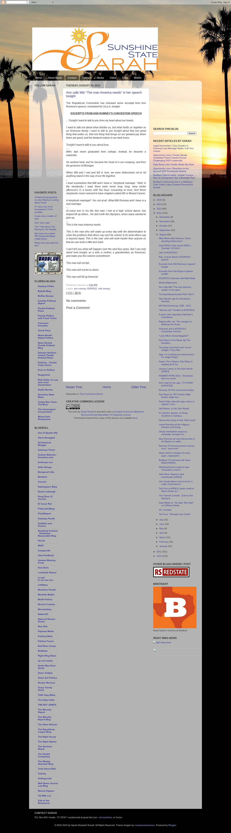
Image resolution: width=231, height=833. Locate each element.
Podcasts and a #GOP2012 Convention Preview (172, 330)
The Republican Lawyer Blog (46, 730)
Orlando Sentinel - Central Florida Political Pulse (47, 355)
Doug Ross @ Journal (45, 497)
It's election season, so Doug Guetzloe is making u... (173, 414)
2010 (159, 556)
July (161, 519)
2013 (159, 208)
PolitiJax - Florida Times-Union (47, 363)
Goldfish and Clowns (45, 524)
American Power (46, 450)
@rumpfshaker (105, 817)
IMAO (41, 545)
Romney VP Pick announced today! (176, 390)
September (165, 230)
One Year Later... (43, 222)
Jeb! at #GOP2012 (168, 252)
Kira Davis (43, 567)
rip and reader (45, 660)
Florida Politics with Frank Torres (47, 316)
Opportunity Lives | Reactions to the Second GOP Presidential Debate (171, 169)
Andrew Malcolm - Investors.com (47, 456)
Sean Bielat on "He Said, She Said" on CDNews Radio (176, 504)
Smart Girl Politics (47, 678)
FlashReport (44, 513)
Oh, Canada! (165, 510)
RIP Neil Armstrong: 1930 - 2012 (175, 305)
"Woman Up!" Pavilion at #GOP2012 (177, 310)
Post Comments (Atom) (91, 394)
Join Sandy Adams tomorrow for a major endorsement (175, 482)
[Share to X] (73, 293)
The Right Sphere (47, 741)
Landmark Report (47, 572)
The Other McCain (47, 724)
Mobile (137, 77)
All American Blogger (44, 443)
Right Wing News (47, 655)
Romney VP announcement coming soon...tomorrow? (176, 447)
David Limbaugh (46, 491)
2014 (159, 204)
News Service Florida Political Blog (46, 345)
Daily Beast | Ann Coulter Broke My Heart (173, 164)
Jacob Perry (44, 330)
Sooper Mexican (46, 682)
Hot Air (41, 540)
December (164, 217)
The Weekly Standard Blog (45, 762)
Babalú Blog (44, 291)
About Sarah (55, 77)
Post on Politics (46, 370)
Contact (72, 77)
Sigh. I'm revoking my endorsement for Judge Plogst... (176, 355)
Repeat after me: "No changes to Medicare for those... (175, 322)
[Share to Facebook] (76, 293)
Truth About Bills (47, 768)
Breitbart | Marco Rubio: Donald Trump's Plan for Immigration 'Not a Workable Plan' (174, 176)
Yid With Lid (44, 795)
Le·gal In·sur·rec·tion (45, 578)
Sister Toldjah (45, 673)
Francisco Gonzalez (43, 324)
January (163, 546)
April (161, 533)
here (135, 418)
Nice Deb (42, 626)
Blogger (172, 825)
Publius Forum (46, 641)
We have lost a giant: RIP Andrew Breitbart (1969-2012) (45, 236)
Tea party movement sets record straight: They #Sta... (175, 348)
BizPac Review (45, 296)
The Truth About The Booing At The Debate (45, 228)
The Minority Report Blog (44, 718)
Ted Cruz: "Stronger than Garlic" (175, 514)
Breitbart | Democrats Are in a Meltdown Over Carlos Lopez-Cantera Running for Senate (173, 185)
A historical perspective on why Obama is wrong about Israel (47, 200)
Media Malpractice (168, 282)
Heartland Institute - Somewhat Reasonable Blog (48, 533)
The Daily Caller (46, 700)
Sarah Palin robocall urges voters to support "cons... (176, 402)
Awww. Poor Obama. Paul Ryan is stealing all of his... (175, 362)
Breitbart (42, 477)
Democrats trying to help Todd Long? (177, 420)
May (161, 528)
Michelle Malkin (46, 594)
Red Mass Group (47, 646)
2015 (159, 200)
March (162, 537)
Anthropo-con (45, 462)
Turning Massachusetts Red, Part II (176, 294)
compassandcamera (145, 825)
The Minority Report (44, 710)
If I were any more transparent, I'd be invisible (44, 209)
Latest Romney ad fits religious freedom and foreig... (174, 425)
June (162, 524)
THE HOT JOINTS (47, 705)
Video (113, 77)
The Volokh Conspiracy (44, 755)
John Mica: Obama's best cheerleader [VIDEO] (171, 475)
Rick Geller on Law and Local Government (48, 382)
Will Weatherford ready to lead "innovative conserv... (174, 468)
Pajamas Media (46, 631)
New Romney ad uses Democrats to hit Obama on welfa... (177, 440)
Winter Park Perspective (44, 417)
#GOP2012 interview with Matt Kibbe (177, 278)
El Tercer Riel (45, 504)
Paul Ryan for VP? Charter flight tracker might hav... (175, 395)
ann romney (80, 288)
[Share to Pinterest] (79, 293)
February (164, 541)
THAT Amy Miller (46, 695)
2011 (159, 551)
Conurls (42, 481)
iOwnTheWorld (46, 555)
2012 (159, 213)
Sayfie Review (45, 389)
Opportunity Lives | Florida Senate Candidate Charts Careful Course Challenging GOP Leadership (170, 158)
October (163, 225)
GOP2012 (92, 288)
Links (125, 77)
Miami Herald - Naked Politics (45, 336)
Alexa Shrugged (46, 437)
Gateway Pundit (46, 518)
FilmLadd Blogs (46, 508)
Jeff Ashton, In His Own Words (174, 408)
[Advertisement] (89, 15)
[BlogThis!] (70, 293)
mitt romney (104, 288)
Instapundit (44, 550)
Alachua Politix (46, 286)
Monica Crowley (46, 604)
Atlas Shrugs (45, 467)
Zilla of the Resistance (44, 801)
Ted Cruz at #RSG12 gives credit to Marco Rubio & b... (176, 489)
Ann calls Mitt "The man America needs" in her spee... (175, 288)
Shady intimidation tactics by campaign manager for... (173, 432)
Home (38, 77)
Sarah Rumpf (87, 411)
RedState (43, 651)
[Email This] (67, 293)
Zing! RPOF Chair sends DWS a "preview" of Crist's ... (175, 246)
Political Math (45, 636)
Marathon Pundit (47, 589)
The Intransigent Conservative (47, 410)
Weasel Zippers (46, 791)
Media (100, 77)
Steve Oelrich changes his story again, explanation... (174, 454)
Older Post (138, 387)
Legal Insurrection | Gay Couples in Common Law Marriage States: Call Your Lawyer (173, 148)
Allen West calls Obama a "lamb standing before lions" (175, 239)
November (164, 221)
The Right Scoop (47, 736)
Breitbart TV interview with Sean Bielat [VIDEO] (175, 461)
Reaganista (44, 375)
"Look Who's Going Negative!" (174, 336)
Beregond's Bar (46, 472)
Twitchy (42, 773)
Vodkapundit (45, 778)
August (163, 234)
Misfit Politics (45, 599)
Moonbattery (45, 609)
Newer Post (74, 387)
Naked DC (43, 614)
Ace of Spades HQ (47, 433)
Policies (86, 77)
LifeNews (43, 585)
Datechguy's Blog (47, 486)
